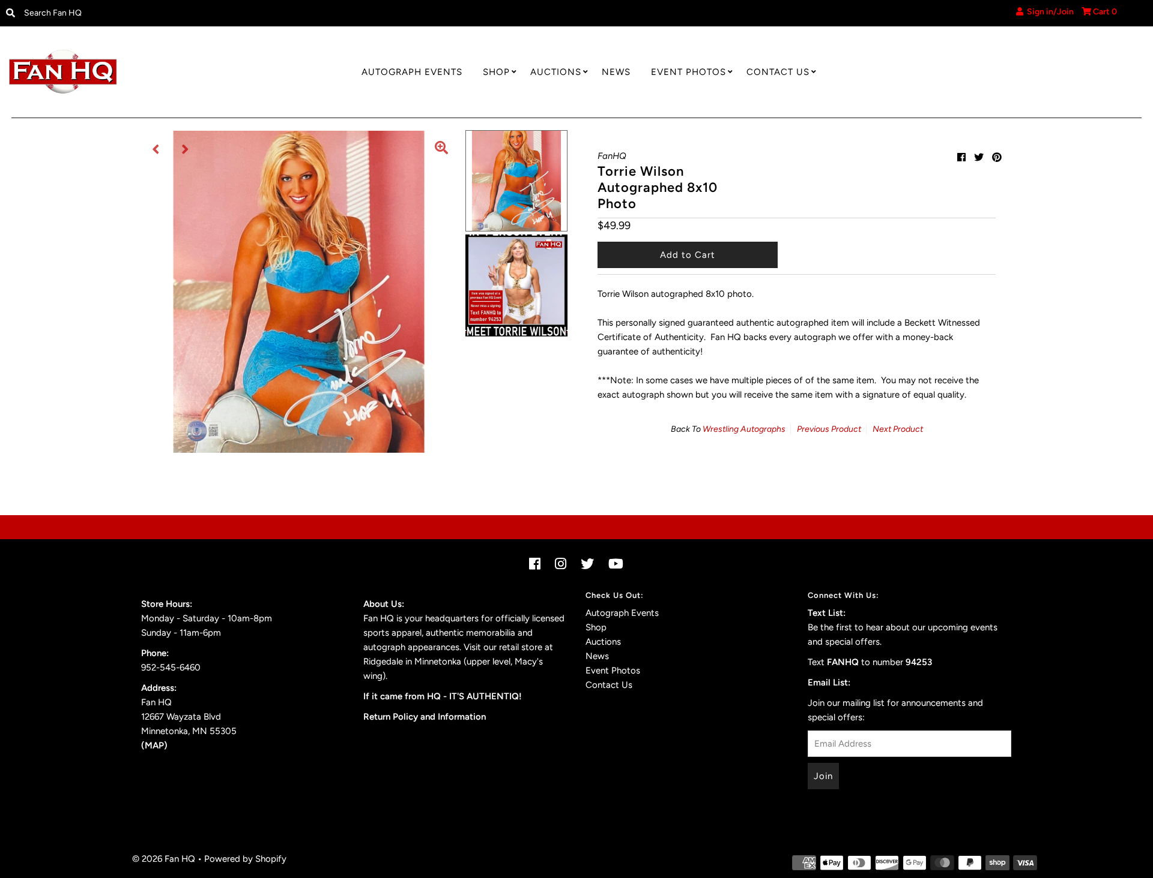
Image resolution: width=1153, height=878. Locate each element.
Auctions (555, 72)
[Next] (185, 149)
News (616, 72)
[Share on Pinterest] (997, 157)
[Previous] (156, 149)
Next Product (898, 429)
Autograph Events (412, 72)
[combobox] (150, 13)
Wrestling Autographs (744, 429)
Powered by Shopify (245, 858)
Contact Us (778, 72)
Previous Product (829, 429)
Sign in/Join (1048, 12)
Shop (496, 72)
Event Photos (688, 72)
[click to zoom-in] (441, 149)
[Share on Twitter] (979, 157)
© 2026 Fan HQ (163, 858)
